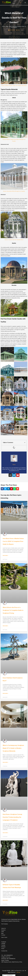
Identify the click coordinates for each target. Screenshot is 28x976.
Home (3, 26)
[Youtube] (17, 475)
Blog (7, 26)
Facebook (3, 941)
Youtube (3, 945)
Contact (3, 935)
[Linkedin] (14, 475)
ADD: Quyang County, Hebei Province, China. (11, 962)
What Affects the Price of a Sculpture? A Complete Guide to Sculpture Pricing (13, 610)
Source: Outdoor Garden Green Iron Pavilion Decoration (14, 85)
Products (3, 930)
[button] (24, 442)
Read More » (5, 555)
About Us (3, 928)
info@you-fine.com (5, 957)
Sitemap (18, 972)
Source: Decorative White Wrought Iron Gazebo (14, 191)
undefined (9, 975)
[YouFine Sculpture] (6, 2)
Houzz (2, 948)
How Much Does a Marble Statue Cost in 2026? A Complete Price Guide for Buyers (13, 541)
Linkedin (3, 943)
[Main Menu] (25, 2)
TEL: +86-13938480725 (7, 955)
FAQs (2, 931)
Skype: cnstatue (5, 960)
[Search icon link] (20, 2)
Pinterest (3, 946)
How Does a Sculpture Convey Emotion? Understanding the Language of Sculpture (12, 817)
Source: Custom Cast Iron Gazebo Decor (14, 239)
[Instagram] (10, 475)
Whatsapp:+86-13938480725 (8, 958)
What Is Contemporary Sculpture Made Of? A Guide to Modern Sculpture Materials (13, 748)
